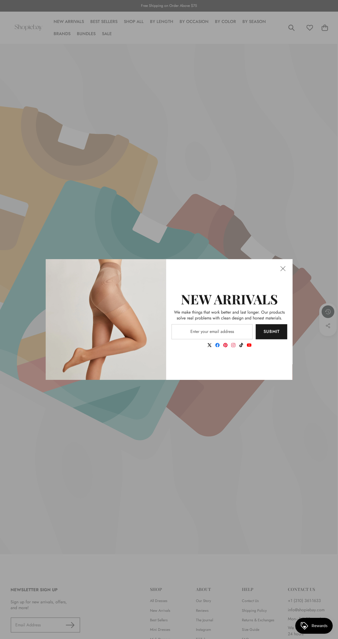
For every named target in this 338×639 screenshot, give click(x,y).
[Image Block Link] (106, 319)
